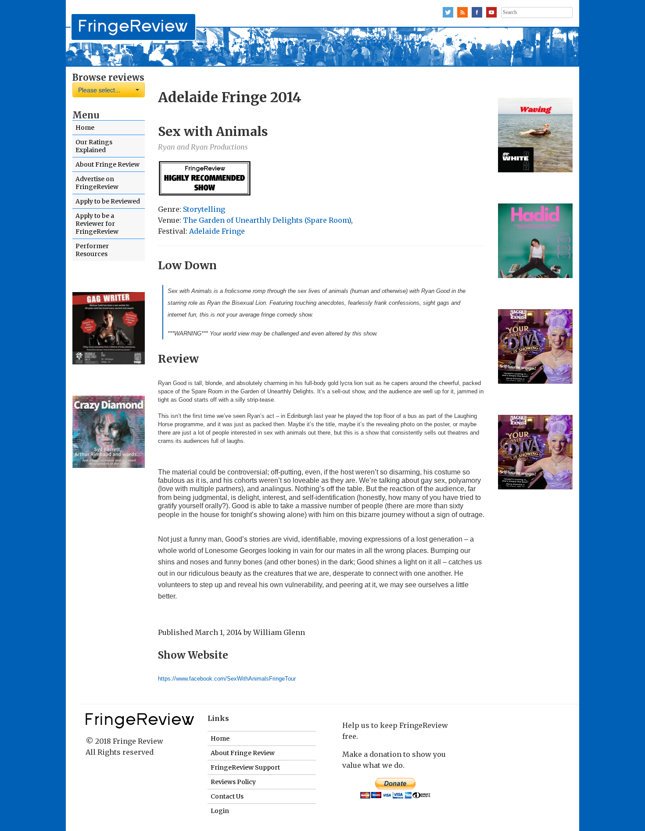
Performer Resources (92, 250)
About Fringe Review (107, 164)
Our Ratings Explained (93, 146)
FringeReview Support (245, 767)
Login (220, 811)
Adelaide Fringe (217, 231)
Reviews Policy (233, 782)
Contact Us (227, 796)
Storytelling (204, 209)
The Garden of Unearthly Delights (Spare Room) (267, 220)
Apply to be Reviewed (107, 201)
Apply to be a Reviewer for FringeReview (96, 223)
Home (84, 128)
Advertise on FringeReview (96, 183)
